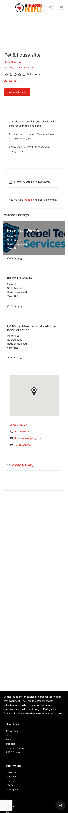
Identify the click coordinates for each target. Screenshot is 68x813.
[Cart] (61, 8)
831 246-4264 (22, 431)
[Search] (52, 8)
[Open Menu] (5, 8)
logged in (29, 199)
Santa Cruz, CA (12, 62)
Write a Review (17, 92)
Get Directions (22, 444)
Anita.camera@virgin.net (28, 438)
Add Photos (14, 81)
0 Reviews (33, 74)
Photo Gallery (23, 465)
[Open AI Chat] (60, 805)
